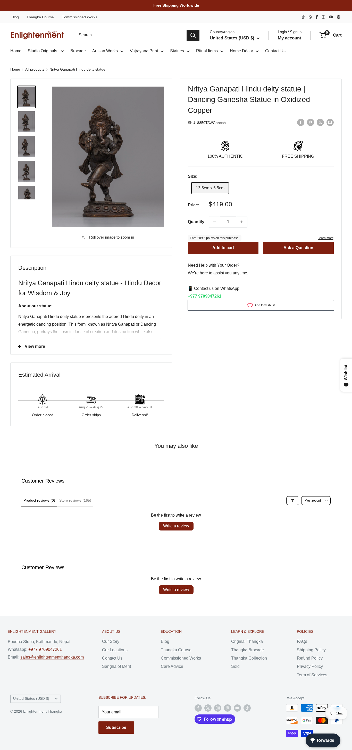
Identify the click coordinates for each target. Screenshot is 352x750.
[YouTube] (331, 17)
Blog (15, 17)
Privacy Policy (310, 666)
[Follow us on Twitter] (208, 707)
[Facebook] (317, 17)
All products (34, 69)
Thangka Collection (249, 658)
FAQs (302, 641)
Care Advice (172, 666)
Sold (235, 666)
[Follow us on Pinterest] (227, 707)
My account (289, 38)
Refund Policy (310, 658)
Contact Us (275, 51)
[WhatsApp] (310, 17)
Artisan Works (105, 51)
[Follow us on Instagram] (217, 707)
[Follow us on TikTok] (247, 707)
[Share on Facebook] (300, 122)
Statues (177, 51)
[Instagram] (323, 17)
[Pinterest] (338, 17)
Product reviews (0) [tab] (39, 500)
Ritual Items (207, 51)
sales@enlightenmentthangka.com (52, 657)
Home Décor (241, 51)
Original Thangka (247, 641)
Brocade (78, 51)
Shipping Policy (311, 650)
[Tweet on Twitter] (320, 122)
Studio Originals (43, 51)
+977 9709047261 (204, 296)
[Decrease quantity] (214, 221)
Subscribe (116, 727)
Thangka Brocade (247, 650)
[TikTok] (303, 17)
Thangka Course (40, 17)
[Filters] (292, 500)
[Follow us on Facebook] (198, 707)
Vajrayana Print (144, 51)
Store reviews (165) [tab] (75, 500)
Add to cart (223, 248)
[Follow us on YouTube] (237, 707)
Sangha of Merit (116, 666)
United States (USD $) (31, 699)
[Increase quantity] (241, 221)
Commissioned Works (79, 17)
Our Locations (115, 650)
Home (15, 51)
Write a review (176, 526)
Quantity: (197, 222)
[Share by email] (330, 122)
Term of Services (312, 675)
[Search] (193, 35)
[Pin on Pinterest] (310, 122)
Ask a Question (298, 248)
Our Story (110, 641)
